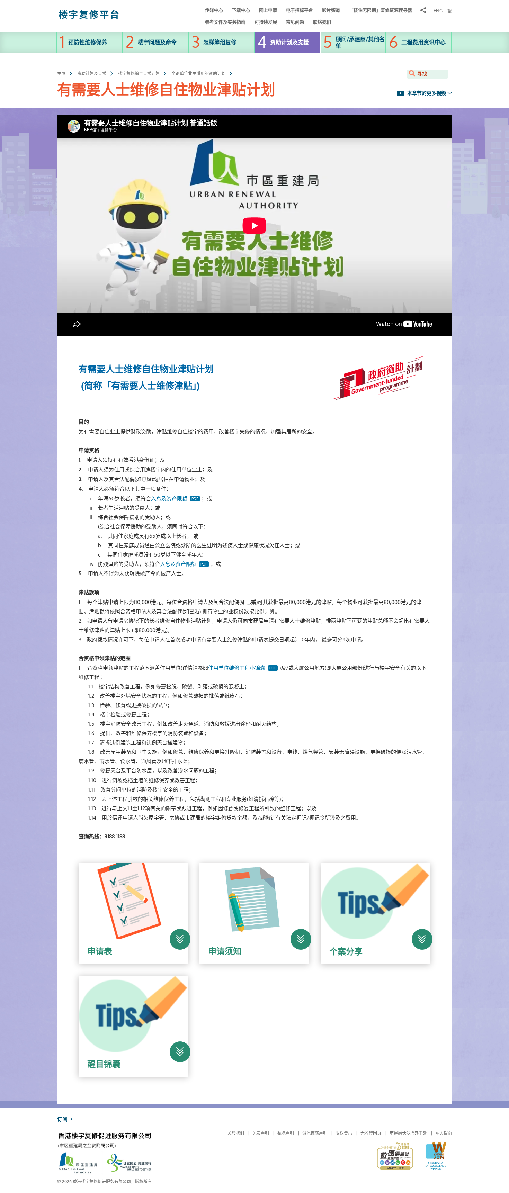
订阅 (63, 1119)
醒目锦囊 (103, 1064)
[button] (180, 939)
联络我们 (322, 22)
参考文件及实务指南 (225, 22)
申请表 (99, 951)
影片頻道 (331, 10)
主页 (61, 73)
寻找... (423, 74)
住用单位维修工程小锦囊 (236, 667)
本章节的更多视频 (426, 93)
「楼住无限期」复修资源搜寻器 (380, 10)
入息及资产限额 (169, 498)
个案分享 (346, 951)
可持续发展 (265, 22)
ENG (438, 11)
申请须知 (224, 951)
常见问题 (295, 22)
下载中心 (241, 10)
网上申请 (268, 10)
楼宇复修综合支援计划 (139, 73)
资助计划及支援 (91, 73)
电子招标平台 (299, 10)
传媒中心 (214, 10)
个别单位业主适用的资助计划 (198, 73)
